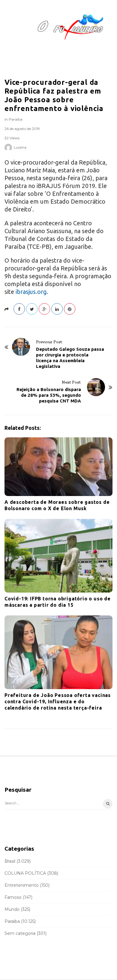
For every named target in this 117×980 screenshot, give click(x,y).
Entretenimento (21, 885)
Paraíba (15, 119)
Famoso (13, 897)
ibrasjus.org (31, 291)
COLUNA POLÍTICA (25, 873)
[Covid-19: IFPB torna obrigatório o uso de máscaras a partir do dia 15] (58, 556)
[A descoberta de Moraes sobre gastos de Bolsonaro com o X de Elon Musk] (58, 466)
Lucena (20, 147)
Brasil (9, 861)
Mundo (12, 909)
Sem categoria (19, 933)
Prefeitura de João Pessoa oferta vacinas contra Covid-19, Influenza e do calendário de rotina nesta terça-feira (57, 701)
